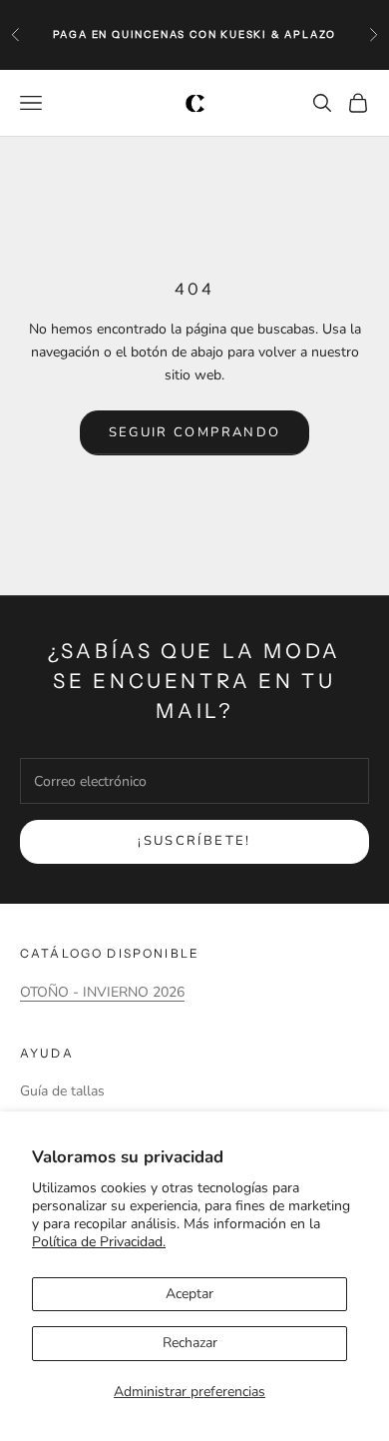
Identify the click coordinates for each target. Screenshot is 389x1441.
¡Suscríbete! (194, 841)
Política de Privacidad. (99, 1241)
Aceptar (189, 1293)
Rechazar (190, 1342)
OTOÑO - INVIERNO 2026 (102, 992)
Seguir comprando (194, 432)
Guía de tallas (62, 1090)
